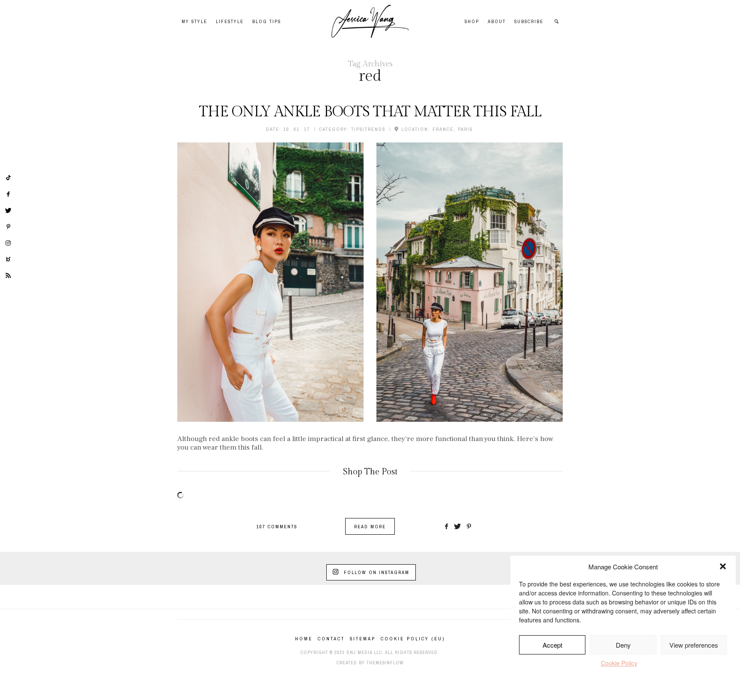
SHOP (472, 21)
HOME (304, 638)
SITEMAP (363, 638)
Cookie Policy (619, 663)
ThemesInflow (385, 662)
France (443, 129)
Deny (623, 644)
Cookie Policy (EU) (413, 638)
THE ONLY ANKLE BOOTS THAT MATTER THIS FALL (370, 112)
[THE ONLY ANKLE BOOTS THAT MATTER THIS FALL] (270, 282)
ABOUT (497, 21)
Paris (465, 129)
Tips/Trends (368, 129)
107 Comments (277, 526)
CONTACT (331, 638)
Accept (552, 644)
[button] (723, 566)
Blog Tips (266, 21)
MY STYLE (194, 21)
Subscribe (528, 21)
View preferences (693, 644)
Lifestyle (230, 21)
